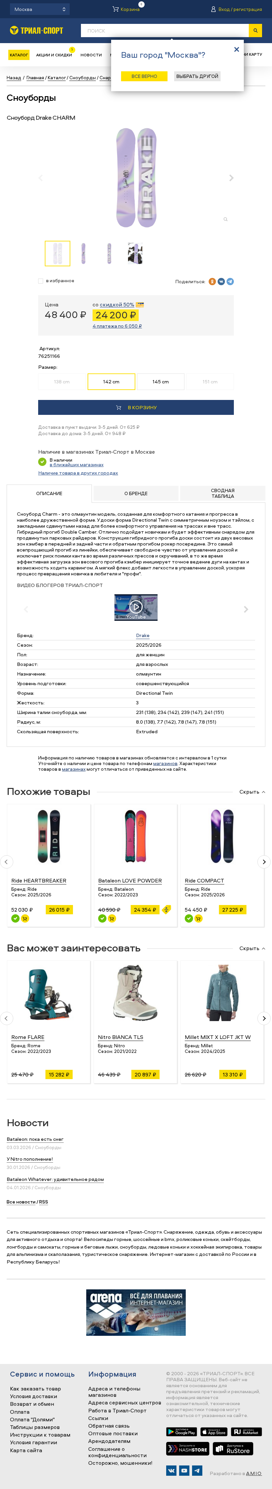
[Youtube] (184, 1470)
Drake (143, 635)
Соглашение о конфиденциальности (117, 1452)
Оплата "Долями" (32, 1419)
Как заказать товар (35, 1389)
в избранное (60, 281)
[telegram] (230, 281)
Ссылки (98, 1418)
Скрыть (249, 792)
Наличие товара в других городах (78, 472)
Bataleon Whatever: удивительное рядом (55, 1179)
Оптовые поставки (113, 1433)
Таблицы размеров (35, 1427)
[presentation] (44, 177)
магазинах (74, 769)
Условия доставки (33, 1396)
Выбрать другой (197, 76)
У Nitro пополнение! (30, 1158)
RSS (43, 1201)
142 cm (111, 381)
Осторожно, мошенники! (120, 1463)
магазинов (165, 763)
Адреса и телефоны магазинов (114, 1392)
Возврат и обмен (32, 1404)
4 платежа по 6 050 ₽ (117, 325)
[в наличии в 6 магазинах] (15, 918)
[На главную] (36, 30)
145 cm (161, 381)
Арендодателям (109, 1441)
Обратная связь (109, 1426)
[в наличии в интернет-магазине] (25, 918)
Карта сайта (26, 1450)
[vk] (221, 281)
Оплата (20, 1412)
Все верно (144, 76)
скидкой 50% (117, 304)
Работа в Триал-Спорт (117, 1410)
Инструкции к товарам (40, 1435)
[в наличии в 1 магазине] (102, 918)
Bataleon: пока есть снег (35, 1138)
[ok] (212, 281)
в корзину (142, 407)
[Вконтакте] (171, 1470)
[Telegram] (197, 1470)
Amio (254, 1473)
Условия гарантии (33, 1442)
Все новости (21, 1201)
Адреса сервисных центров (124, 1402)
